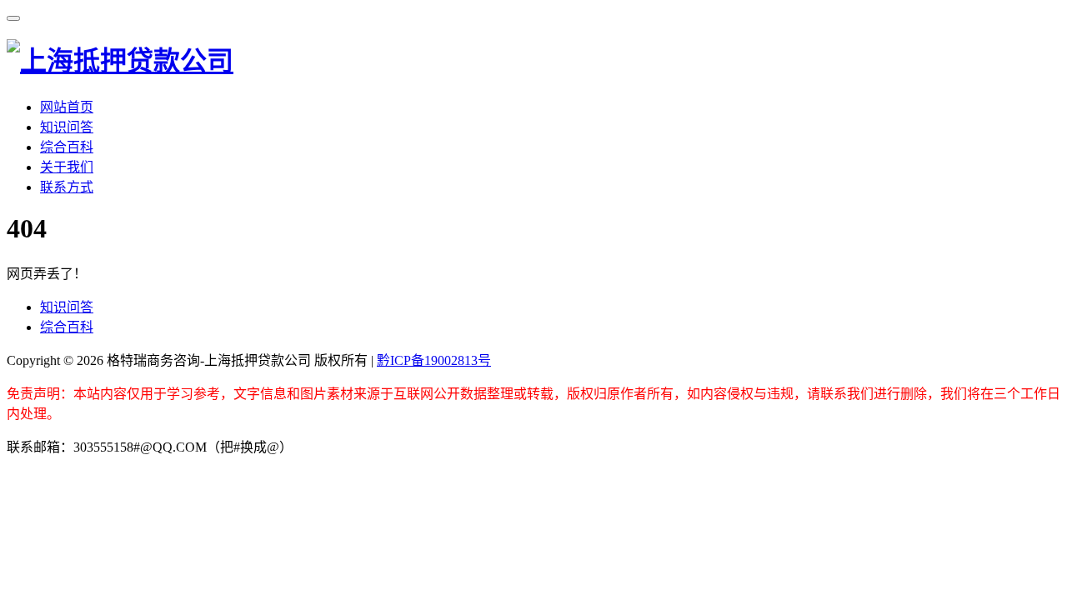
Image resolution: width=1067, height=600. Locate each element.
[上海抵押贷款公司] (120, 61)
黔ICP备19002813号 (434, 360)
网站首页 (66, 107)
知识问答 (66, 127)
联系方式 (66, 187)
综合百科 (66, 147)
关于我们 (66, 167)
